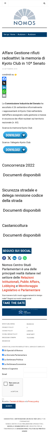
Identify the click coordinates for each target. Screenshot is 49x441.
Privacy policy (33, 401)
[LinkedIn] (24, 87)
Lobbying (8, 286)
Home (12, 34)
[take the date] (24, 312)
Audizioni (21, 34)
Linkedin (30, 331)
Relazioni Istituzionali (18, 279)
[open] (5, 3)
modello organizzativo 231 (17, 426)
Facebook (30, 324)
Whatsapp (31, 334)
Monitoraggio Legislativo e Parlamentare (21, 288)
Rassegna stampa (9, 337)
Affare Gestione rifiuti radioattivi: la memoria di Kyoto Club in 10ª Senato (23, 58)
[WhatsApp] (24, 91)
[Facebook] (24, 79)
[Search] (44, 3)
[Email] (24, 96)
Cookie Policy (7, 331)
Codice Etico (8, 419)
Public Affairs (29, 282)
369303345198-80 (22, 429)
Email (4, 374)
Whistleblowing (8, 324)
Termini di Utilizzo (17, 401)
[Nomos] (24, 17)
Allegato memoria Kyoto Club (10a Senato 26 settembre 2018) (24, 150)
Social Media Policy (9, 334)
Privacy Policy (8, 327)
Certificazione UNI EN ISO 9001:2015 (28, 419)
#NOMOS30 (6, 341)
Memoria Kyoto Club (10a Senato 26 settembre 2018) (24, 135)
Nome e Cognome (10, 368)
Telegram (30, 338)
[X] (24, 83)
